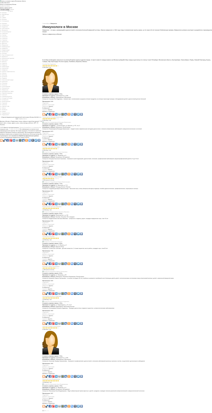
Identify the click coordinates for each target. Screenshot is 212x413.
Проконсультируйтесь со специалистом (30, 127)
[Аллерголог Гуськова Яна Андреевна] (50, 80)
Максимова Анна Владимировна (51, 379)
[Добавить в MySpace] (65, 114)
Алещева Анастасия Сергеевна (51, 147)
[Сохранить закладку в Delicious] (47, 114)
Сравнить (45, 109)
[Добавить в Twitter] (78, 114)
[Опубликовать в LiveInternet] (59, 114)
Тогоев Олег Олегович (48, 236)
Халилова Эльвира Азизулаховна (51, 326)
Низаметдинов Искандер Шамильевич (52, 117)
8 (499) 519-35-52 (5, 6)
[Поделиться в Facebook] (50, 114)
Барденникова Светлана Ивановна (51, 206)
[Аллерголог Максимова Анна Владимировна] (55, 384)
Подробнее (45, 103)
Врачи (49, 23)
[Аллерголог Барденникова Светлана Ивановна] (55, 211)
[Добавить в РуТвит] (72, 114)
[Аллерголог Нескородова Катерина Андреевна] (55, 301)
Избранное (45, 106)
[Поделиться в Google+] (53, 114)
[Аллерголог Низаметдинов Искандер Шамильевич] (56, 122)
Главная (44, 23)
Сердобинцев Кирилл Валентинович (52, 177)
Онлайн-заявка (5, 9)
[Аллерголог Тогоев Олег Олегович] (52, 241)
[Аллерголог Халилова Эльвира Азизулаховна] (50, 342)
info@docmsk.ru (22, 119)
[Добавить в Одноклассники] (69, 114)
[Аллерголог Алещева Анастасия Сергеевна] (54, 152)
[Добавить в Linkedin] (56, 114)
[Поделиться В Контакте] (81, 114)
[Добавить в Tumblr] (75, 114)
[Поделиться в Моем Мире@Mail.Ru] (62, 114)
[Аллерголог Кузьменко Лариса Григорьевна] (54, 271)
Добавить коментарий (48, 104)
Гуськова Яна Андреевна (49, 64)
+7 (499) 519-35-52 (14, 129)
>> (48, 410)
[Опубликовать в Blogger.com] (43, 114)
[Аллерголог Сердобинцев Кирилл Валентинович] (56, 181)
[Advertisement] (92, 47)
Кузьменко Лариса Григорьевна (50, 266)
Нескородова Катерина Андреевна (51, 296)
